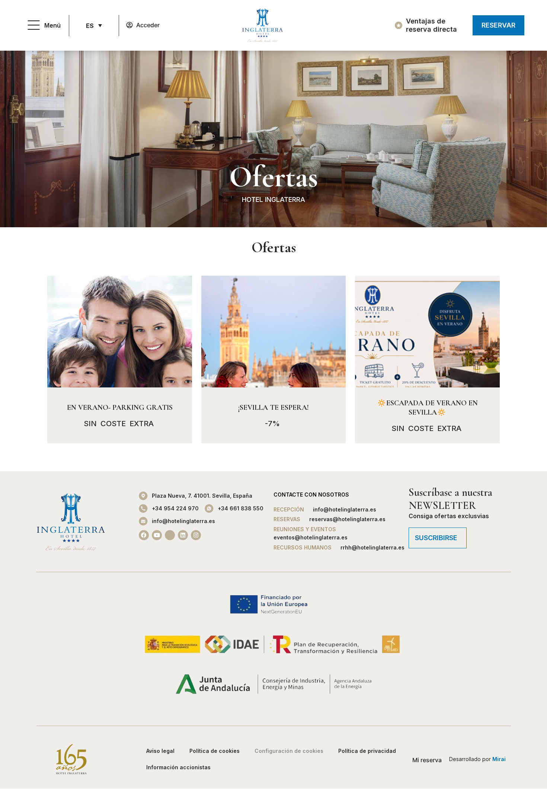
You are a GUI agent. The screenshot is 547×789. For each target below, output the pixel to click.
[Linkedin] (183, 535)
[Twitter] (170, 535)
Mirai (499, 759)
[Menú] (34, 25)
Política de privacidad (367, 751)
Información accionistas (178, 767)
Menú (52, 25)
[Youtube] (157, 535)
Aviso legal (160, 751)
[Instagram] (196, 535)
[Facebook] (144, 535)
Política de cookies (214, 751)
